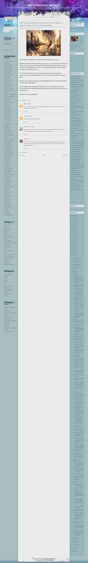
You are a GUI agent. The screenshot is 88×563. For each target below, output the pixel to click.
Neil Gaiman (7, 108)
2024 (73, 220)
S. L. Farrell (7, 100)
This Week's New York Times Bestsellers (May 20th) (78, 351)
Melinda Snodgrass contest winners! (77, 484)
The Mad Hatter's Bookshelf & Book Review (78, 167)
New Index (75, 275)
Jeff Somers (7, 188)
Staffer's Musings (76, 151)
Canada (43, 63)
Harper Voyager (8, 235)
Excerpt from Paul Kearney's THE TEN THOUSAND (78, 346)
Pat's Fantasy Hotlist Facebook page (9, 43)
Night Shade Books (8, 237)
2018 (73, 233)
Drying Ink (74, 92)
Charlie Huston (7, 119)
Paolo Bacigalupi (8, 69)
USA (47, 63)
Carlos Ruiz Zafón (8, 215)
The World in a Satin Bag (77, 186)
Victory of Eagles (77, 426)
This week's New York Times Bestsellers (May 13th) (78, 413)
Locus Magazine (8, 274)
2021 (73, 227)
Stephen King (7, 129)
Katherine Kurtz (8, 131)
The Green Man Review (77, 165)
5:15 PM (25, 122)
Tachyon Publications (9, 256)
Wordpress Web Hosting (40, 560)
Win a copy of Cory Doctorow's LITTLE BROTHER (78, 314)
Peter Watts (7, 201)
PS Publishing (7, 247)
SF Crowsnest (7, 288)
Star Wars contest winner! (77, 310)
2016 (73, 238)
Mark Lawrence (8, 133)
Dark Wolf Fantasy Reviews (78, 84)
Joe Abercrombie (8, 61)
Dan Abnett (7, 63)
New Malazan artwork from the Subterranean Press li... (78, 366)
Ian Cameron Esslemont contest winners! (78, 371)
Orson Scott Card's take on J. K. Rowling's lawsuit (78, 527)
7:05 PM (25, 134)
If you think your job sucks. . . (78, 388)
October (75, 262)
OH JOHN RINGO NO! (78, 510)
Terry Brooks (7, 78)
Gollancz (6, 233)
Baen (5, 227)
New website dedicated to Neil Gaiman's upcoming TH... (78, 384)
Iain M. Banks (7, 71)
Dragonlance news (77, 325)
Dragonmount (7, 316)
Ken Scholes (7, 178)
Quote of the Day (77, 392)
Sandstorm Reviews (76, 135)
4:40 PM (25, 111)
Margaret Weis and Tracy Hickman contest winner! (77, 418)
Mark (25, 139)
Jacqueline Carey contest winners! (77, 335)
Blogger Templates (40, 559)
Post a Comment (23, 152)
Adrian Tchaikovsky (9, 196)
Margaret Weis (7, 205)
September (76, 264)
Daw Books (7, 231)
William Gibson (8, 110)
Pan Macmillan (7, 241)
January (75, 544)
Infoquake (75, 481)
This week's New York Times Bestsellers (78, 289)
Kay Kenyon (7, 127)
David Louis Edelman (9, 96)
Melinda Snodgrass (8, 186)
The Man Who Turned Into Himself (78, 285)
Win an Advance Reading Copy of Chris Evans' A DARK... (78, 280)
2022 (73, 224)
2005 (73, 551)
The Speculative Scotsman (78, 180)
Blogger (54, 558)
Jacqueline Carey (8, 84)
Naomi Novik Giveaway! (76, 356)
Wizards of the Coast (9, 264)
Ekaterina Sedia (8, 180)
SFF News (6, 282)
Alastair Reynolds (8, 168)
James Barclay (7, 72)
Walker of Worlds (76, 188)
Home (43, 155)
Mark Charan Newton (9, 155)
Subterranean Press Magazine (77, 450)
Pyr (5, 248)
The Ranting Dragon (76, 174)
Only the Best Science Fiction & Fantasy (77, 125)
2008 (73, 256)
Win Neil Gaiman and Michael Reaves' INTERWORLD (78, 434)
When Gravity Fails (76, 189)
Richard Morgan (8, 151)
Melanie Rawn (7, 166)
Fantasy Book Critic (76, 95)
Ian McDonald (7, 143)
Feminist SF (74, 103)
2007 (73, 547)
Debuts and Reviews (76, 90)
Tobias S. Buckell (8, 80)
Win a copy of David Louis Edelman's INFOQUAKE (78, 514)
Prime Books (7, 245)
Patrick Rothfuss (8, 170)
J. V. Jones (6, 121)
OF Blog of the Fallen (77, 122)
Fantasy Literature (76, 99)
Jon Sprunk (7, 190)
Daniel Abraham (8, 65)
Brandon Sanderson (8, 174)
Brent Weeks (7, 203)
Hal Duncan (7, 92)
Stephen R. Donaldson (9, 90)
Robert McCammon (9, 141)
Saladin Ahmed (8, 67)
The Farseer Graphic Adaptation (78, 507)
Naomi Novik (7, 156)
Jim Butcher (7, 82)
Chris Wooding (7, 213)
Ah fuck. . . (75, 319)
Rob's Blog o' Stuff (76, 133)
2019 (73, 231)
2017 (73, 235)
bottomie (26, 116)
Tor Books (6, 260)
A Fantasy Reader (76, 78)
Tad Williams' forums (9, 331)
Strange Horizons (8, 290)
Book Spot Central (8, 318)
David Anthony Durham (10, 94)
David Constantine (8, 88)
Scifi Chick (74, 137)
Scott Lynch (7, 137)
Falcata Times (75, 94)
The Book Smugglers (77, 159)
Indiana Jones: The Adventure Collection (79, 429)
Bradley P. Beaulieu (9, 74)
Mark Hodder (7, 117)
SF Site (6, 280)
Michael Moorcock (8, 149)
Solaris (6, 252)
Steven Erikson (7, 98)
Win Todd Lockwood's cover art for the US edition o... (78, 305)
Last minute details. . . (78, 342)
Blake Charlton (8, 86)
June (75, 271)
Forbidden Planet (76, 105)
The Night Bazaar (76, 172)
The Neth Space (75, 170)
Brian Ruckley (7, 172)
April (75, 537)
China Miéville (8, 145)
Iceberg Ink (74, 116)
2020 (73, 229)
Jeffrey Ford (7, 104)
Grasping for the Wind (77, 114)
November (76, 260)
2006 (73, 549)
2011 (73, 249)
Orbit (5, 239)
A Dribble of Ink (75, 76)
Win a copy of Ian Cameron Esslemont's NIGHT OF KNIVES (78, 445)
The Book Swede (76, 161)
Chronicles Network (9, 286)
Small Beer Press (8, 250)
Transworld (7, 262)
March (75, 540)
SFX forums (7, 324)
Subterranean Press (8, 254)
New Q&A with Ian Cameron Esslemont (78, 339)
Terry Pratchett (7, 164)
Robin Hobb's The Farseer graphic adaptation (77, 299)
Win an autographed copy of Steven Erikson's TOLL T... (78, 294)
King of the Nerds (76, 118)
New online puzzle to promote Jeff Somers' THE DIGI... (78, 439)
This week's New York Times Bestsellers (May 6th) (78, 470)
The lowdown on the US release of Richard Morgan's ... (78, 477)
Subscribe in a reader (8, 49)
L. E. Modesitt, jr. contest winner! (77, 398)
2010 (73, 251)
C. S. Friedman (7, 106)
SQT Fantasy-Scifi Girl (77, 149)
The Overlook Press (8, 258)
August (75, 266)
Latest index (75, 28)
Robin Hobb (7, 115)
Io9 (5, 284)
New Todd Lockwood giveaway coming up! (79, 395)
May (75, 273)
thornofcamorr (28, 126)
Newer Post (22, 155)
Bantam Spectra (8, 229)
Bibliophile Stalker (76, 82)
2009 (73, 253)
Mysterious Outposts (76, 120)
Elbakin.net (7, 326)
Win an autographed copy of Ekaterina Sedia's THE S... (78, 464)
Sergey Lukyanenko (9, 135)
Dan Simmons (7, 184)
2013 (73, 244)
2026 (73, 215)
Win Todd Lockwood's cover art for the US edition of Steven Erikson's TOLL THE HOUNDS (41, 24)
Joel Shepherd (7, 182)
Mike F (26, 103)
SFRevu (6, 291)
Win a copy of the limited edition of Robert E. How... (78, 403)
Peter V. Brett (7, 76)
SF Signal (6, 276)
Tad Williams (7, 209)
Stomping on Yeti (76, 153)
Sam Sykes (6, 194)
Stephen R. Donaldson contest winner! (78, 408)
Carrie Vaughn (7, 199)
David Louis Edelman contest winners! (78, 360)
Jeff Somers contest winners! (77, 488)
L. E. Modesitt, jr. (8, 147)
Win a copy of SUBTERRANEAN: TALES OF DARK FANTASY (78, 329)
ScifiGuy (74, 139)
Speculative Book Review (78, 141)
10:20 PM (26, 148)
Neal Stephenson (8, 192)
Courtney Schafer (8, 176)
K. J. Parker (7, 160)
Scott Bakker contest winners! (78, 519)
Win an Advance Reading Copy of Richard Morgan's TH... (78, 456)
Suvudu (6, 295)
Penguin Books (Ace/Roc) (10, 243)
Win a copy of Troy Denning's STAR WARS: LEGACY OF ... (78, 501)
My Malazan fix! (77, 460)
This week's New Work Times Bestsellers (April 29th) (78, 533)
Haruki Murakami (8, 153)
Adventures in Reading (77, 80)
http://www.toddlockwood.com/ (30, 69)
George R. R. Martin (9, 139)
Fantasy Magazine (76, 101)
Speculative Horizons (77, 147)
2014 (73, 242)
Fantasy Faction (75, 97)
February (76, 542)
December (76, 257)
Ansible (6, 278)
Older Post (65, 155)
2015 (73, 240)
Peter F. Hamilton (8, 112)
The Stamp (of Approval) (77, 182)
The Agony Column (76, 155)
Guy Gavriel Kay (8, 123)
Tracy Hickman (7, 114)
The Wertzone (75, 184)
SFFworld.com (7, 311)
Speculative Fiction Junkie (78, 143)
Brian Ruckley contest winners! (78, 522)
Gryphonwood (7, 293)
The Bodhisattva (75, 157)
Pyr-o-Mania (75, 128)
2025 (73, 218)
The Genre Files (75, 163)
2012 (73, 247)
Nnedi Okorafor (8, 158)
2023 (73, 222)
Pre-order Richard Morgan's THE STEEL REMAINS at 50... (78, 494)
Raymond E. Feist (8, 102)
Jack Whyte (7, 211)
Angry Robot (7, 225)
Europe (51, 63)
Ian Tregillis (7, 197)
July (75, 269)
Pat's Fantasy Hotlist (44, 5)
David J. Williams (8, 207)
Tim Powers (7, 162)
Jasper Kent (7, 125)
